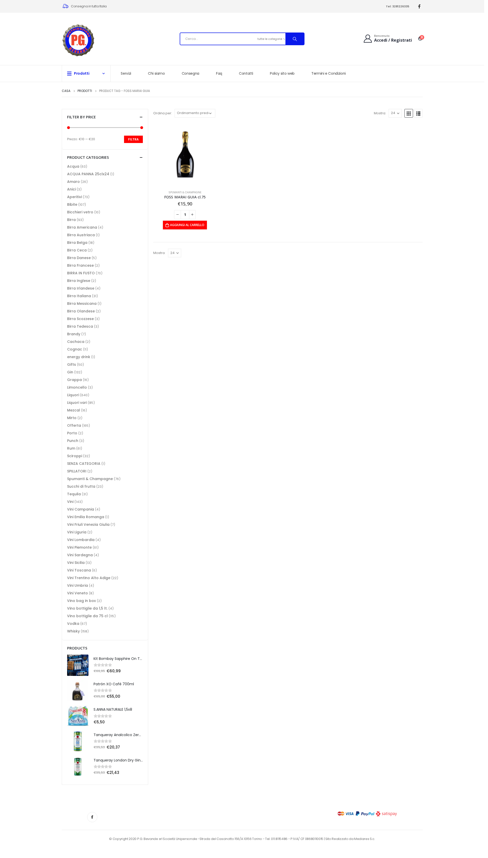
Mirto (72, 417)
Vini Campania (80, 509)
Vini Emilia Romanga (85, 516)
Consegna (190, 73)
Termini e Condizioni (328, 73)
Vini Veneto (77, 593)
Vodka (73, 623)
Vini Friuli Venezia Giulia (88, 524)
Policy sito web (282, 73)
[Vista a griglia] (408, 113)
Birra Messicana (82, 303)
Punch (72, 440)
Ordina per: (162, 113)
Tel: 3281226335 (397, 6)
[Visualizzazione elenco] (418, 113)
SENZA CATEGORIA (83, 463)
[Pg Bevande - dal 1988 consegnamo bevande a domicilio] (78, 40)
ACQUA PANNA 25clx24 (88, 174)
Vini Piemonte (79, 547)
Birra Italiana (79, 295)
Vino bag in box (81, 600)
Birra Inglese (78, 280)
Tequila (74, 494)
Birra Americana (82, 227)
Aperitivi (74, 196)
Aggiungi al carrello (187, 225)
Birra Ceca (77, 250)
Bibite (72, 204)
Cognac (74, 349)
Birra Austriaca (81, 234)
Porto (72, 433)
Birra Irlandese (80, 288)
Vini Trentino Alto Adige (88, 577)
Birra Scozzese (80, 318)
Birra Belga (77, 242)
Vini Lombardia (81, 539)
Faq (219, 73)
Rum (71, 448)
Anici (71, 189)
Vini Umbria (77, 585)
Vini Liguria (76, 532)
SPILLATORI (76, 471)
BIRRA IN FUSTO (81, 273)
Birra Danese (79, 257)
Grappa (74, 379)
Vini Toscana (79, 570)
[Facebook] (419, 6)
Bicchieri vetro (80, 212)
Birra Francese (80, 265)
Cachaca (75, 341)
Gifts (71, 364)
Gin (70, 372)
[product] (185, 154)
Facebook (92, 817)
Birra (71, 219)
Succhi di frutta (81, 486)
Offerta (74, 425)
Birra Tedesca (80, 326)
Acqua (73, 166)
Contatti (246, 73)
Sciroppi (74, 455)
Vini (70, 501)
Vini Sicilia (76, 562)
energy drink (78, 356)
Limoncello (77, 387)
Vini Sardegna (80, 555)
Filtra (133, 139)
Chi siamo (156, 73)
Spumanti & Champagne (185, 192)
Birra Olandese (81, 311)
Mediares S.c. (364, 838)
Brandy (73, 334)
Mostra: (380, 113)
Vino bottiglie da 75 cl (87, 615)
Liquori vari (77, 402)
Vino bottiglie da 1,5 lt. (87, 608)
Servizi (126, 73)
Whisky (73, 631)
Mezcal (73, 410)
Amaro (73, 181)
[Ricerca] (295, 39)
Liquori (73, 395)
